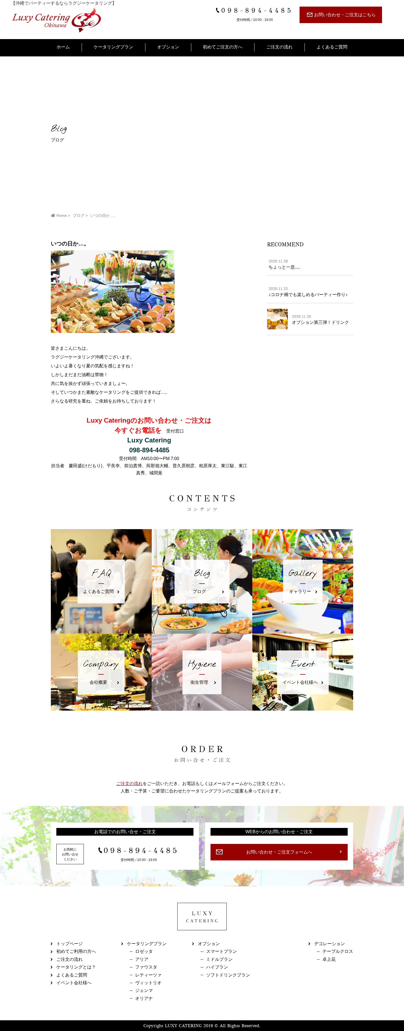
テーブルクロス (337, 951)
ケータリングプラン (113, 47)
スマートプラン (221, 951)
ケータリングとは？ (76, 967)
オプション (168, 47)
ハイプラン (217, 967)
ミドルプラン (219, 959)
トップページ (69, 943)
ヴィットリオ (148, 982)
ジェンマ (144, 990)
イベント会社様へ (74, 982)
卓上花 (329, 959)
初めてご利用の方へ (76, 951)
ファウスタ (146, 967)
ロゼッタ (144, 951)
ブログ (78, 215)
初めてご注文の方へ (222, 47)
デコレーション (329, 943)
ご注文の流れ (279, 47)
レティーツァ (148, 975)
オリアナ (144, 998)
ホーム (63, 47)
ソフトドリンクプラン (228, 975)
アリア (141, 959)
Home (61, 215)
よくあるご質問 (332, 47)
